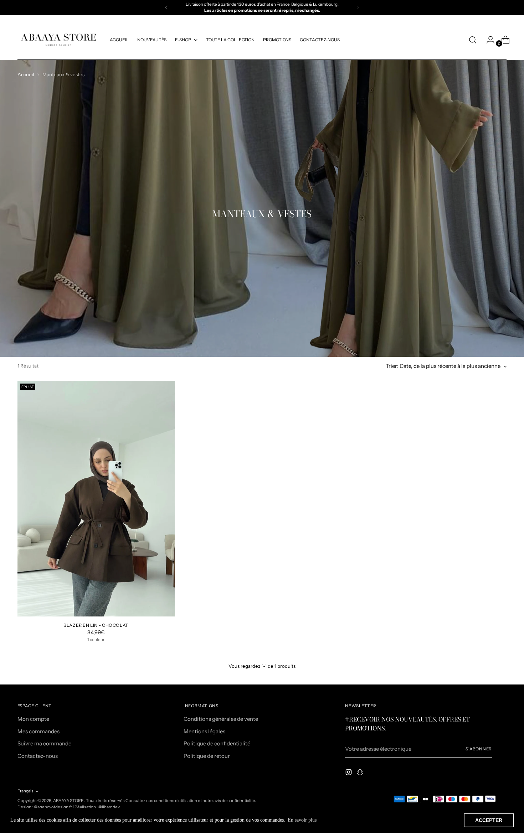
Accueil (25, 74)
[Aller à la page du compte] (488, 40)
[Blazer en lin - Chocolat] (96, 498)
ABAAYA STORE (68, 800)
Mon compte (33, 718)
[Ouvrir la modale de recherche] (473, 40)
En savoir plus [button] (302, 820)
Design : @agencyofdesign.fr (44, 807)
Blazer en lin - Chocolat (95, 625)
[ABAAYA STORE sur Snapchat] (360, 773)
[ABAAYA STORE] (58, 40)
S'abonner (479, 748)
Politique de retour (207, 756)
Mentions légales (204, 731)
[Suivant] (358, 7)
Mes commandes (38, 731)
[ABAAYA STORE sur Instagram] (349, 773)
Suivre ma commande (44, 743)
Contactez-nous (37, 756)
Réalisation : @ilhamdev (97, 807)
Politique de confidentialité (217, 743)
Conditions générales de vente (221, 718)
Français (25, 790)
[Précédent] (166, 7)
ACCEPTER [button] (488, 820)
